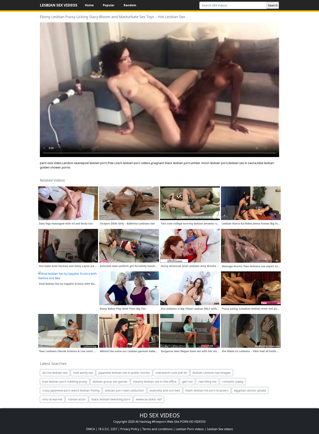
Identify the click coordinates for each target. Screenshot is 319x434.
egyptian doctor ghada (250, 390)
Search (273, 5)
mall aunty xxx (83, 373)
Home (89, 5)
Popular (108, 5)
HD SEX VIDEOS (160, 415)
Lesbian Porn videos (190, 429)
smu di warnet (52, 399)
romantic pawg (232, 381)
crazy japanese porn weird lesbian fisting (71, 390)
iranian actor (77, 399)
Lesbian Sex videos (220, 429)
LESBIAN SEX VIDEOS (58, 5)
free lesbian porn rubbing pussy (64, 381)
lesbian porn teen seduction (124, 390)
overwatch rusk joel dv (171, 373)
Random (130, 5)
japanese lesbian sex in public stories (124, 373)
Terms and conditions (157, 429)
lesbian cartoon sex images (212, 373)
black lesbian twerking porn (110, 399)
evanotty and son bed (165, 390)
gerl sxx (187, 381)
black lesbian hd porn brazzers (207, 390)
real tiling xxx (207, 381)
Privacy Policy (129, 429)
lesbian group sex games (110, 381)
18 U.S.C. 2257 (107, 429)
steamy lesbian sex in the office (154, 381)
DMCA (90, 429)
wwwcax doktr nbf (149, 399)
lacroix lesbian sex (55, 373)
